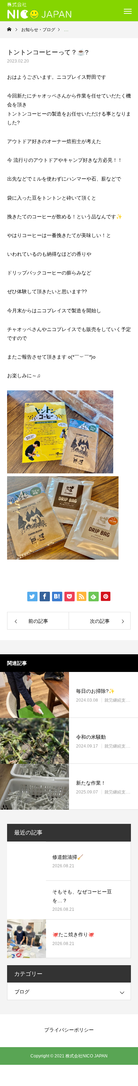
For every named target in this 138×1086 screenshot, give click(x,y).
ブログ (22, 991)
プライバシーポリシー (69, 1030)
